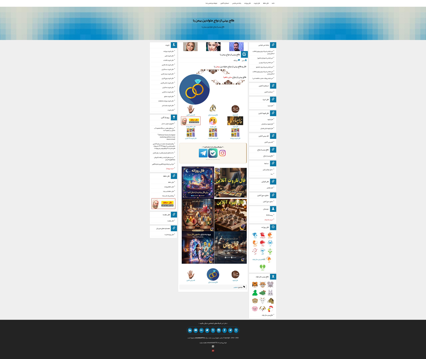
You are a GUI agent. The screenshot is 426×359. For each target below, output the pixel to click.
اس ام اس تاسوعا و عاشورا (265, 57)
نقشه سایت (203, 342)
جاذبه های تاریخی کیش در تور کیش (163, 152)
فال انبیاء (270, 105)
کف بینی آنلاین (268, 142)
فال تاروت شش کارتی (167, 82)
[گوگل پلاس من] (201, 330)
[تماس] (213, 330)
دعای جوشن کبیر (268, 169)
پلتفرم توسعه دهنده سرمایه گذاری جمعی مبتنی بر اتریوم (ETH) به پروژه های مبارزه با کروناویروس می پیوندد (164, 146)
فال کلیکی (270, 187)
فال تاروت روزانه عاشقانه (166, 100)
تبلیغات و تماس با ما (211, 3)
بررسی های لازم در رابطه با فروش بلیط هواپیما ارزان (164, 158)
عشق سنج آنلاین (268, 201)
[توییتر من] (207, 330)
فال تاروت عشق (169, 96)
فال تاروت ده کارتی (168, 91)
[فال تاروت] (230, 183)
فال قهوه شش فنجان (266, 128)
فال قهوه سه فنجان (267, 123)
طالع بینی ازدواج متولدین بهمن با (213, 20)
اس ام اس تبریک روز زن (266, 62)
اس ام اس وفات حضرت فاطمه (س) (262, 78)
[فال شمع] (198, 215)
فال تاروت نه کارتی (168, 87)
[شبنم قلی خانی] (190, 47)
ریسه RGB (269, 215)
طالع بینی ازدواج (234, 77)
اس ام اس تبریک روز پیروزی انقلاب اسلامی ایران (263, 52)
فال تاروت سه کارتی (168, 69)
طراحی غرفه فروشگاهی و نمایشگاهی (163, 163)
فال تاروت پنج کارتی (168, 78)
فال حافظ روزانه (169, 186)
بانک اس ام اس (236, 3)
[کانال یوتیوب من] (195, 330)
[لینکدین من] (190, 330)
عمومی (236, 287)
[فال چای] (230, 248)
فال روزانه (247, 3)
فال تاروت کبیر (169, 55)
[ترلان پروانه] (213, 47)
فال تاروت (257, 3)
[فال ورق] (198, 248)
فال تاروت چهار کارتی (167, 73)
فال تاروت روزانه (169, 51)
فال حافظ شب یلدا (168, 191)
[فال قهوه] (230, 215)
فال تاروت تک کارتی (168, 64)
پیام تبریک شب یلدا (168, 195)
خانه (273, 3)
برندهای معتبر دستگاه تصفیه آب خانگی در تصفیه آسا (164, 129)
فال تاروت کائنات (168, 60)
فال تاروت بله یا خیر (168, 105)
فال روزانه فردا (169, 234)
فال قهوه (270, 119)
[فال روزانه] (198, 183)
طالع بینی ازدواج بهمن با (230, 54)
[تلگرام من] (230, 330)
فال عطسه (171, 220)
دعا (272, 174)
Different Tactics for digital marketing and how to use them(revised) (167, 137)
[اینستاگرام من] (219, 330)
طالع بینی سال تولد (267, 315)
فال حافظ (265, 3)
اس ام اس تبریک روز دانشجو (264, 66)
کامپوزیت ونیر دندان (168, 123)
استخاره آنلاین (224, 3)
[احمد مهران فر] (236, 47)
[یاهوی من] (236, 330)
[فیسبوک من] (224, 330)
